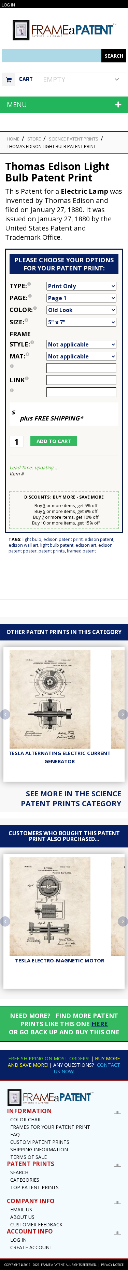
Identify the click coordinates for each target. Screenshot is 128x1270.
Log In (8, 5)
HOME (13, 139)
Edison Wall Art (23, 545)
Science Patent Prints (73, 139)
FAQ (15, 1134)
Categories (24, 1180)
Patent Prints (52, 551)
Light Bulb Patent (56, 545)
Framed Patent (81, 551)
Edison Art (85, 545)
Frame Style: (28, 338)
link (17, 380)
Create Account (31, 1247)
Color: (28, 309)
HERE (99, 1024)
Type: (28, 285)
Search (19, 1172)
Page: (28, 297)
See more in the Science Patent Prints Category (71, 798)
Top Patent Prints (34, 1187)
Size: (28, 321)
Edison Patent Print (63, 539)
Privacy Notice (112, 1265)
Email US (21, 1209)
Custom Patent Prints (39, 1142)
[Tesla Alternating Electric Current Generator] (59, 699)
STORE (34, 139)
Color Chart (27, 1119)
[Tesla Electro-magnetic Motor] (59, 906)
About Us (22, 1217)
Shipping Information (39, 1149)
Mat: (28, 355)
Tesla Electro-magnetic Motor (59, 960)
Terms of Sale (28, 1157)
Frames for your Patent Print (50, 1127)
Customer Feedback (36, 1224)
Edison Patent (99, 539)
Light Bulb (32, 539)
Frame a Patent (53, 1265)
